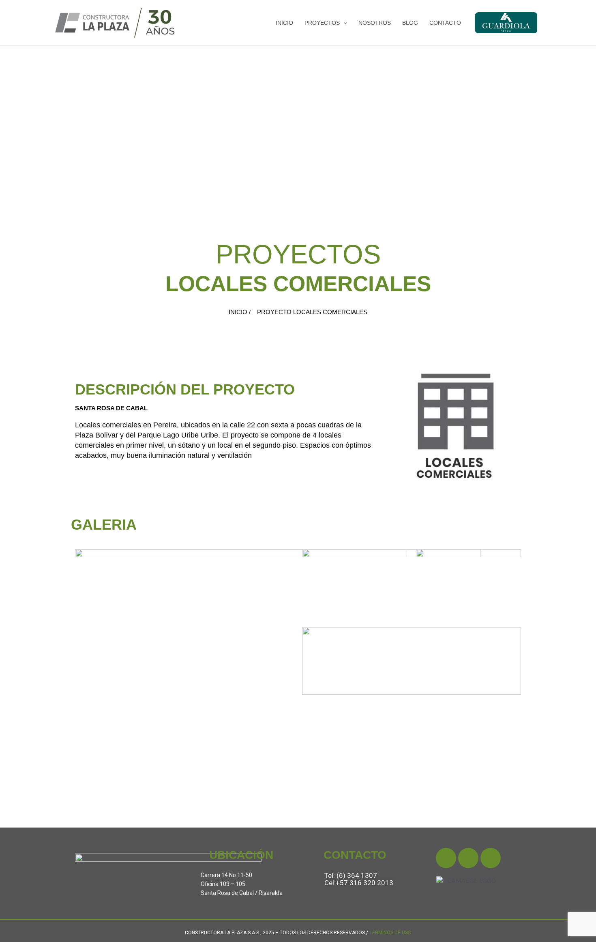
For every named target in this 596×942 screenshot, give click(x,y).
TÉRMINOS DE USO (390, 933)
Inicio (284, 22)
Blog (410, 22)
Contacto (445, 22)
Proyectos (322, 22)
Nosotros (374, 22)
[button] (343, 22)
